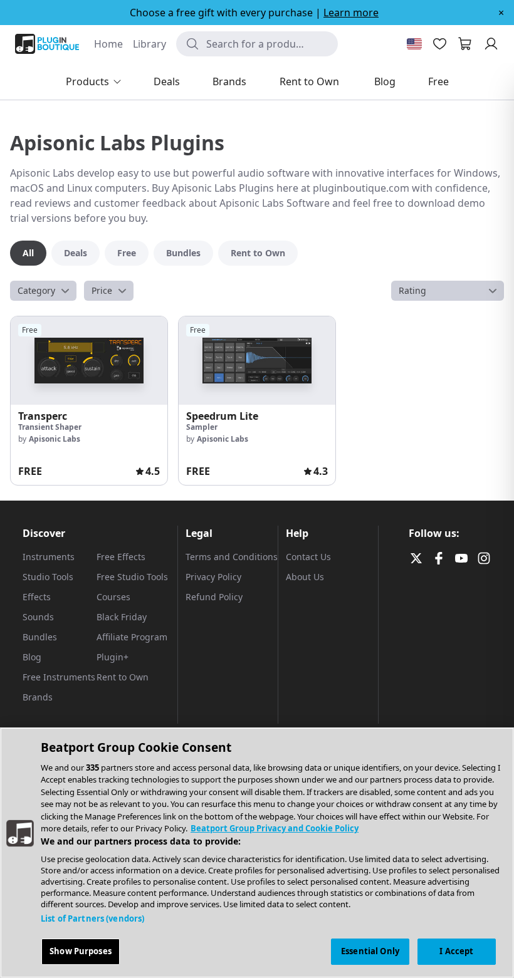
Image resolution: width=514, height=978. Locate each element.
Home (108, 44)
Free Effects (121, 557)
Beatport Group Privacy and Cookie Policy (275, 828)
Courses (113, 597)
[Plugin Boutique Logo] (47, 44)
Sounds (38, 617)
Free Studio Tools (132, 577)
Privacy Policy (213, 577)
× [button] (501, 12)
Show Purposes (81, 951)
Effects (37, 597)
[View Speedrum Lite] (257, 360)
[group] (89, 401)
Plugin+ (112, 657)
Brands (38, 697)
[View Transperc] (89, 360)
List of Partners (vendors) (92, 918)
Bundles (40, 637)
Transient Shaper (49, 427)
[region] (257, 852)
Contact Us (308, 557)
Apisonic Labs (54, 439)
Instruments (49, 557)
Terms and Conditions (232, 557)
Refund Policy (214, 597)
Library (149, 44)
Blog (32, 657)
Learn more (351, 12)
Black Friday (122, 617)
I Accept (456, 951)
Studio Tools (48, 577)
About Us (305, 577)
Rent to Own (123, 677)
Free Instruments (59, 677)
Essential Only (370, 951)
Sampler (202, 427)
